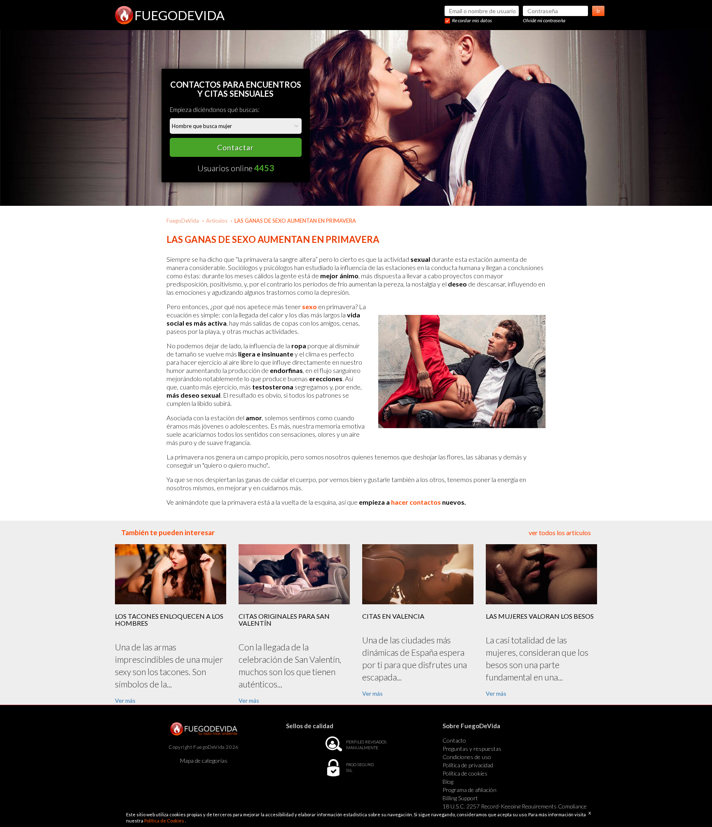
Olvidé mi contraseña (544, 20)
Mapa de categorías (203, 760)
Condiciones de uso (467, 756)
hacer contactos (416, 502)
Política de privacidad (468, 765)
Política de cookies (465, 773)
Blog (448, 781)
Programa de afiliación (470, 789)
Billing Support (460, 797)
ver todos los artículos (560, 532)
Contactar (235, 147)
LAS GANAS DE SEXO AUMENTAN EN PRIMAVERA (295, 220)
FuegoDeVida (182, 220)
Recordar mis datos (472, 20)
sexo (309, 306)
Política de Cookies (164, 820)
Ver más (125, 700)
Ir (598, 10)
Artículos (216, 220)
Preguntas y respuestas (472, 748)
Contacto (454, 740)
